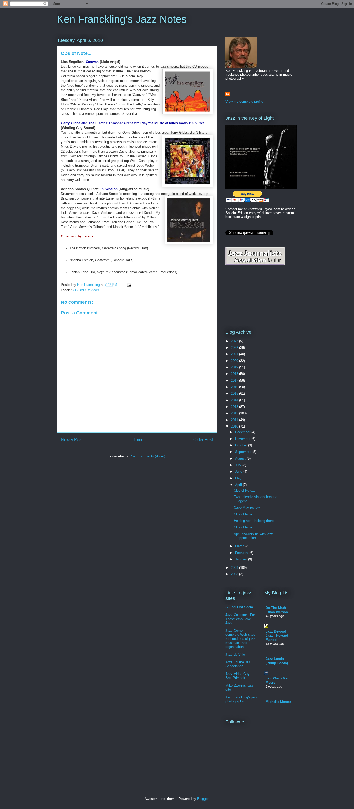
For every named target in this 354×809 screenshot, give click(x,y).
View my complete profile (244, 101)
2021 (235, 354)
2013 (235, 407)
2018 (235, 374)
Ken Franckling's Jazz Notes (122, 19)
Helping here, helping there (254, 521)
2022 (235, 348)
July (238, 465)
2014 (235, 400)
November (243, 439)
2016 (235, 387)
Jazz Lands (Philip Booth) (277, 661)
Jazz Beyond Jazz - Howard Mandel (277, 635)
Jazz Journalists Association (237, 664)
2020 (235, 361)
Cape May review (247, 507)
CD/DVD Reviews (86, 290)
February (242, 553)
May (239, 478)
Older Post (203, 439)
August (241, 458)
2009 (235, 568)
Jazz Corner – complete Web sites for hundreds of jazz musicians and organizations (240, 639)
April (239, 485)
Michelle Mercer (278, 702)
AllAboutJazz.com (239, 607)
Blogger (202, 799)
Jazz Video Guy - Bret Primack (238, 676)
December (243, 432)
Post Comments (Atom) (147, 456)
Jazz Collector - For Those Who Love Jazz (240, 619)
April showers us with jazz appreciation (253, 536)
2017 (235, 380)
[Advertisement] (248, 297)
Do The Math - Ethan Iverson (277, 610)
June (239, 471)
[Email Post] (128, 285)
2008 (235, 574)
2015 (235, 393)
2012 (235, 413)
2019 (235, 367)
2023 (235, 341)
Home (138, 439)
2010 (235, 426)
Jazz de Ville (235, 654)
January (241, 559)
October (241, 445)
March (240, 546)
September (243, 452)
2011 (235, 420)
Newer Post (71, 439)
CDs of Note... (244, 490)
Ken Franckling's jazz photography (241, 699)
